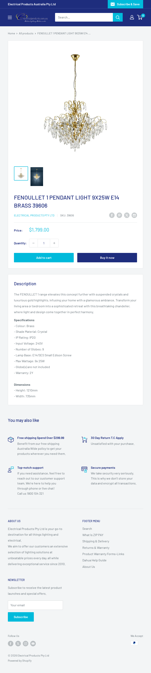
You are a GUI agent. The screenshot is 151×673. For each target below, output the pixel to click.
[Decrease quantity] (33, 243)
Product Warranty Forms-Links (103, 554)
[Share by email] (134, 215)
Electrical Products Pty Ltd (34, 215)
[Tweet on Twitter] (127, 215)
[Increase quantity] (54, 243)
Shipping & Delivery (95, 541)
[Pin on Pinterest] (119, 215)
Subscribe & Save (128, 4)
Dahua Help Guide (94, 560)
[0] (139, 17)
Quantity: (20, 243)
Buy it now (107, 257)
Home (11, 33)
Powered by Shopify (19, 660)
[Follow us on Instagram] (25, 643)
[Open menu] (10, 17)
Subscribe (21, 617)
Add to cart (44, 257)
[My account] (132, 17)
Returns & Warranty (95, 547)
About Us (88, 566)
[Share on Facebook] (112, 215)
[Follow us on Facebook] (10, 643)
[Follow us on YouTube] (33, 643)
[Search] (118, 17)
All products (26, 33)
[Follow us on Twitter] (18, 643)
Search (87, 528)
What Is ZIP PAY (92, 535)
